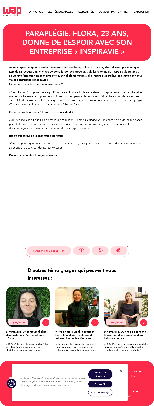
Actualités (86, 12)
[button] (11, 383)
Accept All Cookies (100, 374)
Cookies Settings (100, 392)
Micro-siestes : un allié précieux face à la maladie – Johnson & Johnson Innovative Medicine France (74, 335)
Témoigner (140, 12)
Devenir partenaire (113, 12)
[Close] (121, 371)
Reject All (100, 384)
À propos (36, 12)
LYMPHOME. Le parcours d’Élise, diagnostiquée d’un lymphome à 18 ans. (26, 335)
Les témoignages (60, 12)
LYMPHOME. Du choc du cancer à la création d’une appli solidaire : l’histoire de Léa (125, 335)
